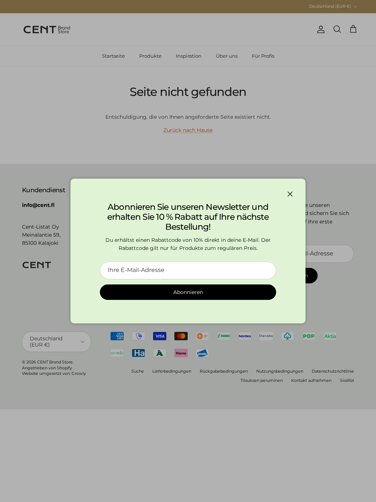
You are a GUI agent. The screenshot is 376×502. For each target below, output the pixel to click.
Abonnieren (188, 292)
